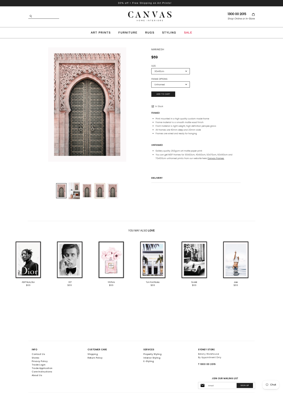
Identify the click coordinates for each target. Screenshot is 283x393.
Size (153, 66)
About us (37, 375)
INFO (34, 349)
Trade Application (42, 368)
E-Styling (148, 361)
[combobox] (49, 16)
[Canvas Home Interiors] (150, 12)
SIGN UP (244, 385)
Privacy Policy (40, 361)
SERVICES (148, 349)
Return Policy (95, 357)
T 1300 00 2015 (207, 364)
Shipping (93, 354)
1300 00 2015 (237, 14)
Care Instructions (42, 371)
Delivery (156, 178)
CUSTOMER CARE (97, 349)
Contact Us (38, 354)
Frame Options (159, 79)
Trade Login (39, 364)
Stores (35, 357)
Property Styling (152, 354)
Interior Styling (151, 357)
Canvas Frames (216, 158)
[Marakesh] (74, 191)
